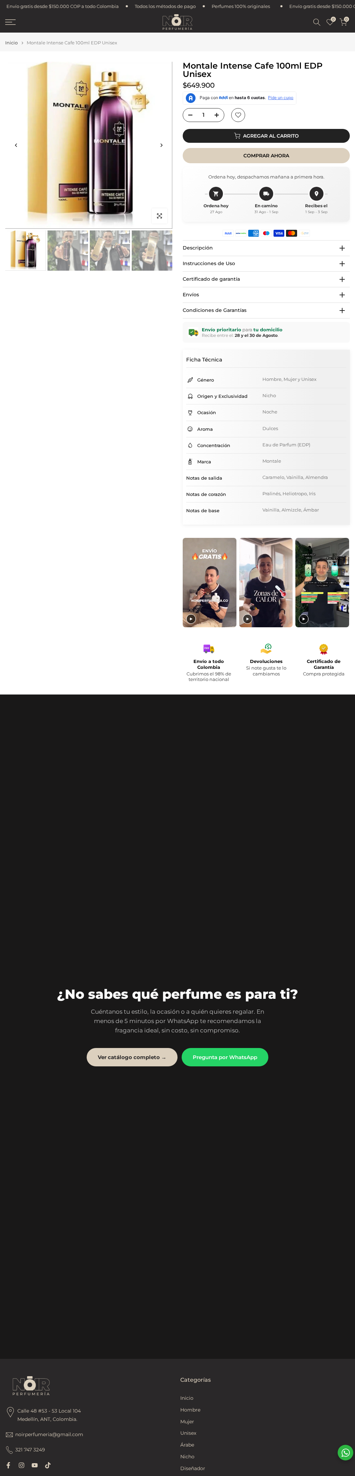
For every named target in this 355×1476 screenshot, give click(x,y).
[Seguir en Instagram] (21, 1465)
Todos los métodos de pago (90, 6)
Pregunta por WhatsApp (225, 1057)
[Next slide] (344, 583)
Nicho (187, 1456)
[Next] (161, 145)
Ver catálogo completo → (132, 1057)
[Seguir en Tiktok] (48, 1465)
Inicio (11, 43)
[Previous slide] (189, 583)
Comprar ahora (266, 155)
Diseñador (192, 1468)
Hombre (190, 1410)
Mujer (187, 1421)
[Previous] (16, 145)
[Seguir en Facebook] (8, 1465)
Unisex (188, 1433)
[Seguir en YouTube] (35, 1465)
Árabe (187, 1445)
